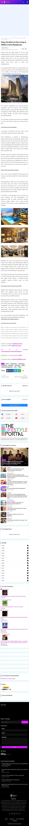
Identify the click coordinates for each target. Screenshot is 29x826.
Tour (15, 367)
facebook (8, 414)
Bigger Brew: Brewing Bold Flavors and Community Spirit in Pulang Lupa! (15, 785)
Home (2, 38)
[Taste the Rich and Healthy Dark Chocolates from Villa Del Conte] (3, 508)
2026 (15, 545)
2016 (15, 570)
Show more (25, 385)
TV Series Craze (6, 634)
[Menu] (2, 2)
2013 (15, 578)
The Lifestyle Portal (6, 599)
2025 (15, 548)
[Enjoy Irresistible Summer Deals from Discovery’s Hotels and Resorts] (3, 502)
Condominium (14, 363)
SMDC (23, 365)
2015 (15, 573)
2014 (15, 575)
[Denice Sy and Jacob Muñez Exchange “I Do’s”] (3, 520)
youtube (22, 418)
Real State (11, 365)
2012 (15, 580)
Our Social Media (20, 819)
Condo (7, 363)
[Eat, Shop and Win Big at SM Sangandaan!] (3, 488)
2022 (15, 555)
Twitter (15, 370)
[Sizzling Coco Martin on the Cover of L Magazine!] (3, 514)
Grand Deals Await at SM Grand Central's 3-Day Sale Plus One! (15, 770)
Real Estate (4, 365)
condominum (21, 363)
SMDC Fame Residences (7, 367)
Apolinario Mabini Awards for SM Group (10, 779)
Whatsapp (19, 370)
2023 (15, 553)
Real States (17, 365)
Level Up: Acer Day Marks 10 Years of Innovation (12, 606)
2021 (15, 558)
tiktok (22, 414)
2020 (15, 560)
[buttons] (10, 814)
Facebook (11, 370)
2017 (15, 568)
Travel (6, 38)
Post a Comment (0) (14, 405)
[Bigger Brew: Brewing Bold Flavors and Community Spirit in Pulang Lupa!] (3, 469)
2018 (15, 565)
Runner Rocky (5, 589)
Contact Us (11, 819)
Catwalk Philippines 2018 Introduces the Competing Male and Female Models (15, 764)
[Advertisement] (14, 20)
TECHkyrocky (5, 610)
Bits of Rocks (5, 622)
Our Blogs (14, 820)
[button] (24, 2)
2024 (15, 550)
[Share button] (23, 370)
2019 (15, 563)
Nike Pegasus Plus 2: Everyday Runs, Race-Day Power (13, 596)
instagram (8, 418)
